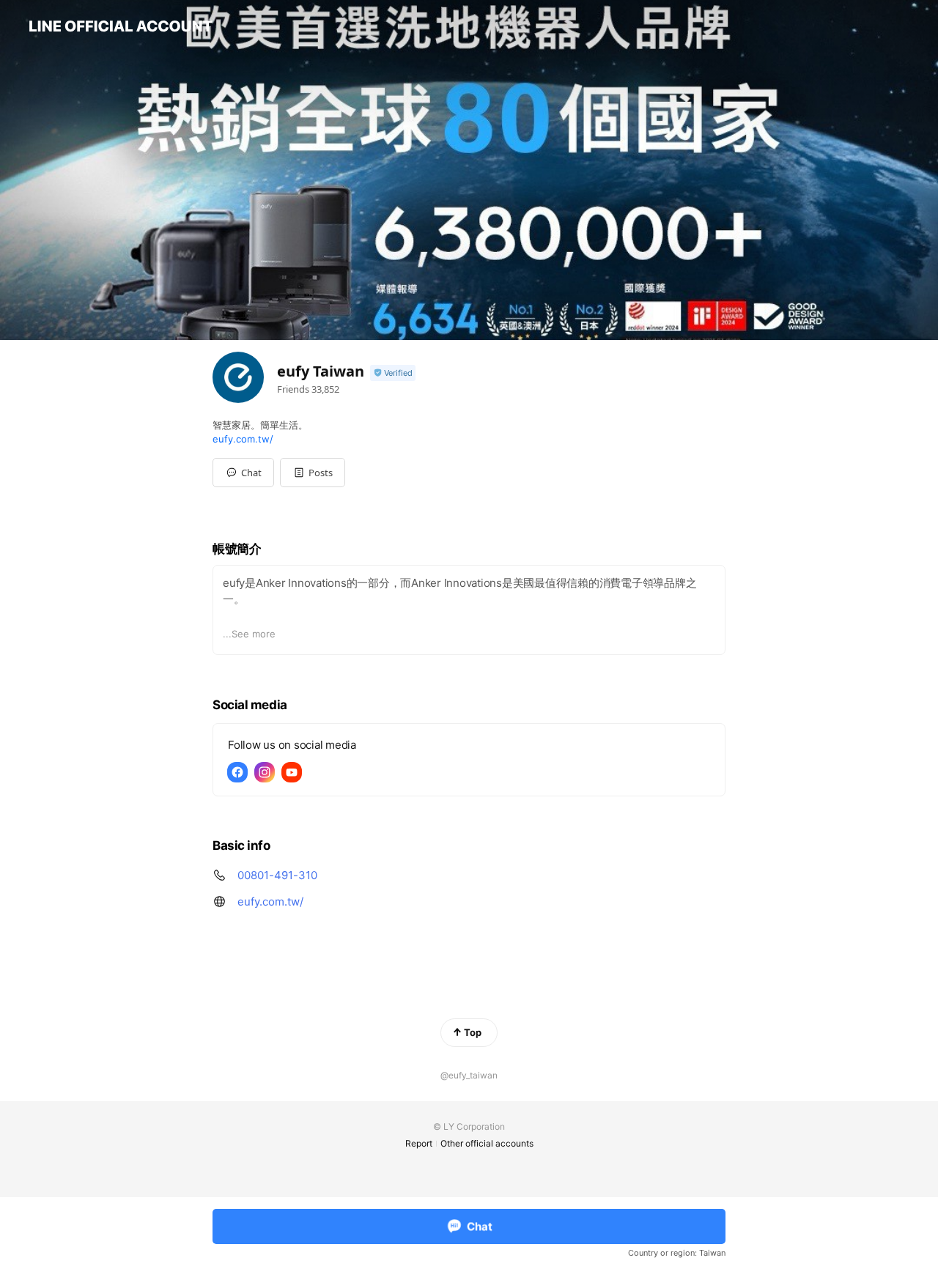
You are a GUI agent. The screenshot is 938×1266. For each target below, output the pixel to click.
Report (418, 1143)
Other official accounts (486, 1143)
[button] (312, 472)
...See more (249, 634)
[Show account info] (393, 373)
